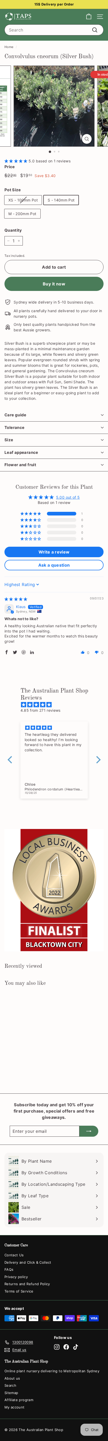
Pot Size (12, 189)
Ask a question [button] (54, 565)
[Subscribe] (88, 1131)
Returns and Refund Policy (27, 1284)
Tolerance (14, 427)
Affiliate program (18, 1400)
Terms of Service (19, 1291)
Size (8, 439)
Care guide (15, 414)
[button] (16, 161)
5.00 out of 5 (68, 497)
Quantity (13, 230)
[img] (16, 599)
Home (8, 47)
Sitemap (11, 1393)
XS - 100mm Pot (23, 200)
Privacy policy (16, 1277)
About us (12, 1378)
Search (10, 1385)
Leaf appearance (21, 452)
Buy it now (54, 283)
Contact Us (14, 1255)
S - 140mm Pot (61, 200)
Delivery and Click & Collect (27, 1262)
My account (14, 1407)
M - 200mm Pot (22, 213)
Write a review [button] (54, 552)
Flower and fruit (20, 464)
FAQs (8, 1269)
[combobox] (54, 29)
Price (9, 166)
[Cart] (89, 16)
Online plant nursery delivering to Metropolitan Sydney (51, 1371)
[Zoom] (87, 139)
